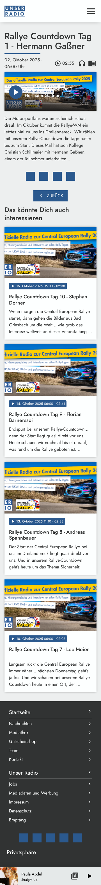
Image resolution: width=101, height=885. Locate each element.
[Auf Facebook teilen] (30, 176)
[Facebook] (37, 837)
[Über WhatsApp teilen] (57, 176)
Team (13, 750)
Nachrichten (20, 723)
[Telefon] (63, 837)
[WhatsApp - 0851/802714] (77, 837)
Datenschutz (20, 811)
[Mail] (23, 837)
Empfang (17, 820)
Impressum (19, 802)
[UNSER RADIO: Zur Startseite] (43, 11)
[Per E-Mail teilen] (70, 176)
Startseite (19, 712)
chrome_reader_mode (92, 63)
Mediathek (18, 732)
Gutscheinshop (22, 741)
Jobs (13, 784)
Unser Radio (23, 773)
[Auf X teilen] (43, 176)
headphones (82, 63)
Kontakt (16, 759)
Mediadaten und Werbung (33, 793)
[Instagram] (50, 837)
